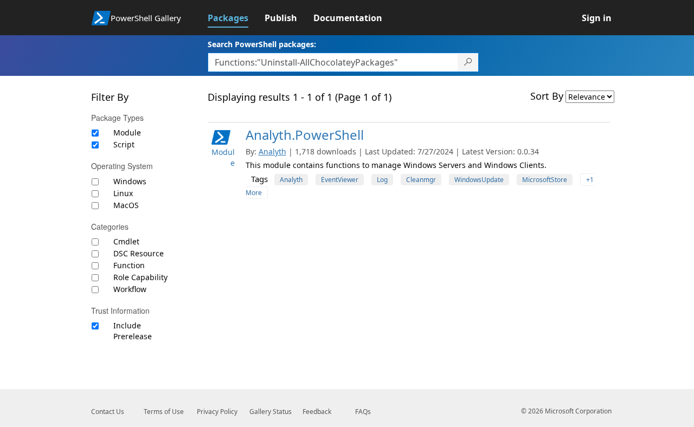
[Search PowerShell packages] (468, 62)
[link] (236, 18)
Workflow (129, 289)
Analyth (272, 151)
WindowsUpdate (479, 179)
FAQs (363, 411)
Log (382, 179)
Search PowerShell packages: (262, 44)
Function (129, 265)
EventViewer (339, 179)
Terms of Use (164, 411)
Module (127, 132)
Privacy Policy (217, 411)
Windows (129, 181)
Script (123, 144)
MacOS (126, 205)
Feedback (317, 411)
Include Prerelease (132, 330)
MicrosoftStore (544, 179)
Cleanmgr (421, 179)
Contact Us (107, 411)
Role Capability (140, 277)
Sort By (546, 95)
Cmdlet (126, 241)
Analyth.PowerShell (305, 135)
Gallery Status (270, 411)
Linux (123, 193)
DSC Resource (138, 253)
